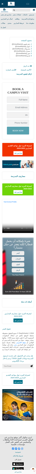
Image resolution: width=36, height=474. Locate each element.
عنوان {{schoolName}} (22, 46)
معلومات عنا (30, 23)
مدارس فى (18, 153)
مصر (15, 345)
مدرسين (31, 15)
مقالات (3, 23)
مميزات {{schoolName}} (22, 51)
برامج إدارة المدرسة (28, 19)
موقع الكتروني (20, 342)
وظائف (17, 19)
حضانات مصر (17, 15)
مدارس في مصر (6, 15)
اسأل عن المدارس (7, 19)
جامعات (25, 15)
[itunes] (18, 464)
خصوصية (18, 452)
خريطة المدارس (19, 23)
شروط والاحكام (18, 456)
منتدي (9, 23)
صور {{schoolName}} (23, 53)
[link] (13, 449)
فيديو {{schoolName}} (23, 56)
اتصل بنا (3, 27)
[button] (14, 10)
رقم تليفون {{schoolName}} (21, 44)
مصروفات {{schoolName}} (21, 49)
